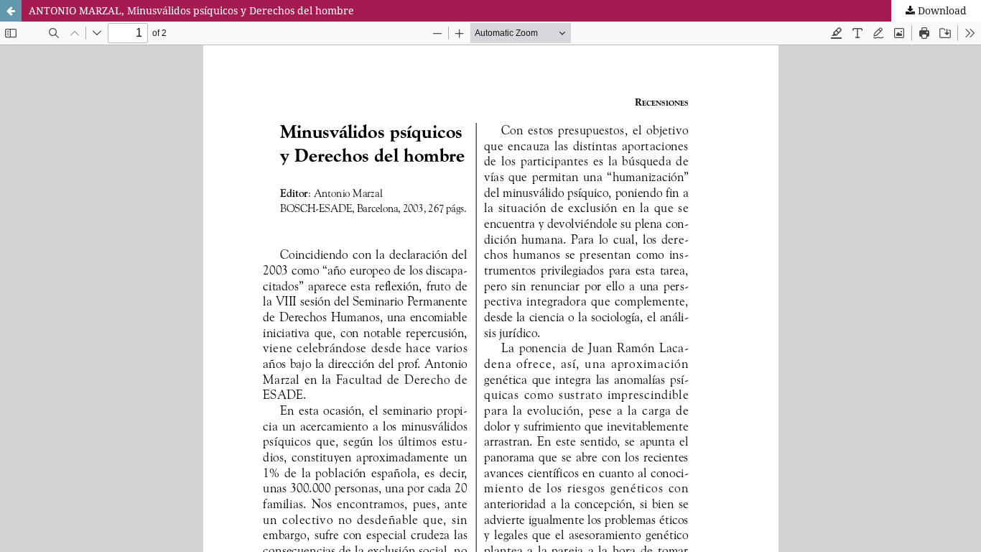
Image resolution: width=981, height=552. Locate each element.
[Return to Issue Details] (11, 11)
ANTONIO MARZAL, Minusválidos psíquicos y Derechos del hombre (191, 10)
